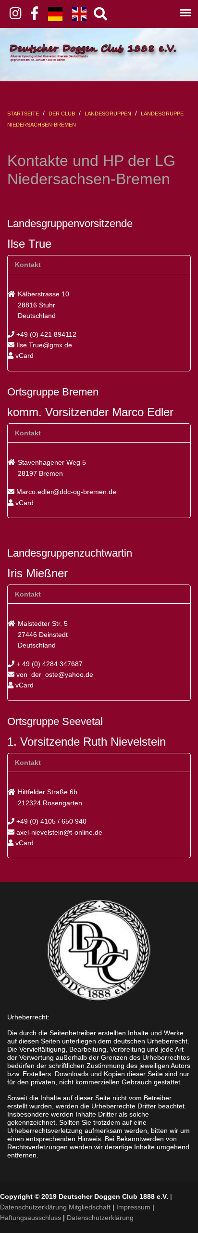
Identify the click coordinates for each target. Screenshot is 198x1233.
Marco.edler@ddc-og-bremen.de (65, 492)
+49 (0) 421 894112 (45, 334)
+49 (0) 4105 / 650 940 (50, 821)
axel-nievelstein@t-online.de (58, 832)
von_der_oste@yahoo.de (53, 674)
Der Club (62, 113)
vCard (23, 355)
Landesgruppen (108, 113)
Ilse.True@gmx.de (43, 345)
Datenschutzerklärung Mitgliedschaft (55, 1207)
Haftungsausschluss (30, 1217)
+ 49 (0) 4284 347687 (48, 664)
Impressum (133, 1207)
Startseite (23, 113)
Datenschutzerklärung (100, 1217)
